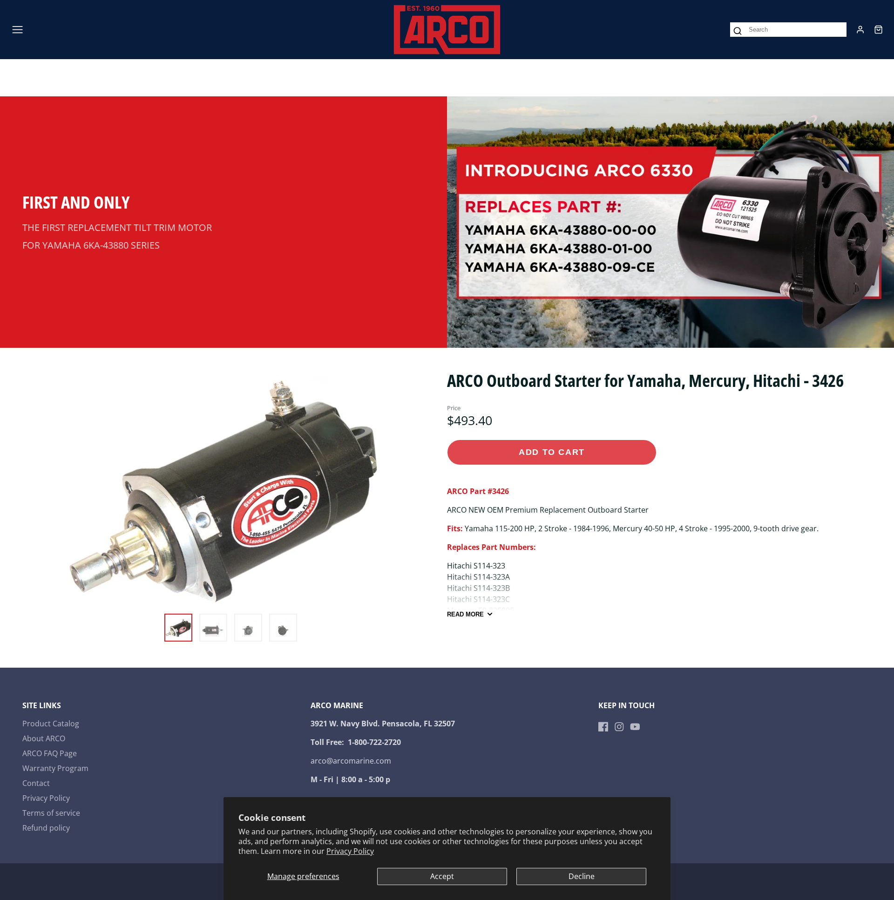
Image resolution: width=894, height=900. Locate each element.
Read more (465, 614)
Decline (582, 876)
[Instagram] (619, 727)
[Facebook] (603, 727)
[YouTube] (635, 727)
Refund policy (46, 828)
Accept (442, 876)
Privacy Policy (350, 851)
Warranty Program (55, 768)
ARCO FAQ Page (49, 753)
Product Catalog (50, 723)
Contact (36, 783)
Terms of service (51, 813)
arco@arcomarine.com (351, 761)
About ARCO (43, 738)
